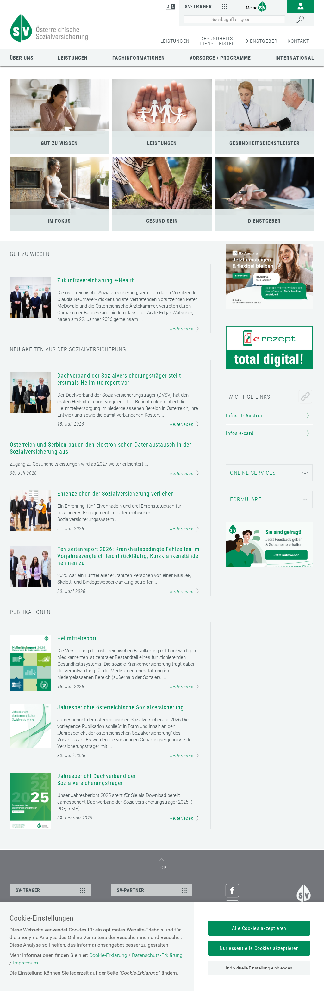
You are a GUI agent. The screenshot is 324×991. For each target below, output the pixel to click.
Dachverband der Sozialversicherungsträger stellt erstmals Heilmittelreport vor (119, 379)
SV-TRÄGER (28, 890)
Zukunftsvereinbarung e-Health (96, 280)
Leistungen (73, 58)
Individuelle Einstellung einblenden (259, 967)
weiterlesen (181, 329)
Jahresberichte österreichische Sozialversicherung (120, 707)
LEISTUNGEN (175, 41)
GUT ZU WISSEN (59, 143)
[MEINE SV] (260, 6)
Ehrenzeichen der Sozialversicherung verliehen (115, 493)
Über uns (22, 58)
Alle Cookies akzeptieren (259, 928)
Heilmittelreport (77, 638)
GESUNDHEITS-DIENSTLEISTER (217, 41)
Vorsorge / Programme (220, 58)
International (294, 58)
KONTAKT (298, 41)
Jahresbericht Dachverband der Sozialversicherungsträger (96, 779)
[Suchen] (304, 19)
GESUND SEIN (162, 221)
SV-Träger (198, 6)
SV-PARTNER (130, 890)
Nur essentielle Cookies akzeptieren (259, 948)
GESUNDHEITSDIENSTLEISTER (264, 143)
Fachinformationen (138, 58)
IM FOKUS (59, 221)
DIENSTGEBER (261, 41)
